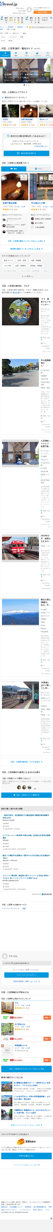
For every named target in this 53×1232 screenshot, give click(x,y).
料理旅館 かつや (21, 1045)
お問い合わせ (38, 1210)
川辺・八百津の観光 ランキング (25, 241)
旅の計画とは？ (42, 146)
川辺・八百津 (20, 207)
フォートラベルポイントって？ (42, 27)
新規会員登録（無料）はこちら (25, 981)
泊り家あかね (20, 1024)
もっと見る (26, 276)
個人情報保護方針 (40, 1207)
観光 (24, 33)
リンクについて (25, 1210)
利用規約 (28, 1207)
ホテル (11, 19)
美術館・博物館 (36, 266)
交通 (21, 37)
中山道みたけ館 (38, 203)
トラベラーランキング (10, 908)
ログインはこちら (19, 13)
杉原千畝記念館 (10, 203)
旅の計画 (16, 292)
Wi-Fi (18, 19)
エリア (5, 55)
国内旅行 (11, 27)
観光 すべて (8, 260)
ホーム (2, 27)
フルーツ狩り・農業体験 (29, 271)
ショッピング (13, 37)
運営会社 (4, 1207)
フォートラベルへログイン (26, 975)
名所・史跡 (22, 260)
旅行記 (22, 20)
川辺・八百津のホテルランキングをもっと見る (26, 1069)
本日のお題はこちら (26, 1156)
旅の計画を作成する (28, 153)
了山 (16, 1003)
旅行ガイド (6, 20)
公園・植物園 (36, 260)
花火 (45, 271)
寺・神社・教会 (10, 271)
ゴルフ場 (7, 266)
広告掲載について (16, 1207)
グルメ (3, 37)
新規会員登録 (42, 12)
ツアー (15, 20)
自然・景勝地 (20, 266)
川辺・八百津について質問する (27, 795)
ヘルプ (47, 1210)
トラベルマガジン (45, 19)
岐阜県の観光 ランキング (25, 249)
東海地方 (20, 27)
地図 (24, 908)
